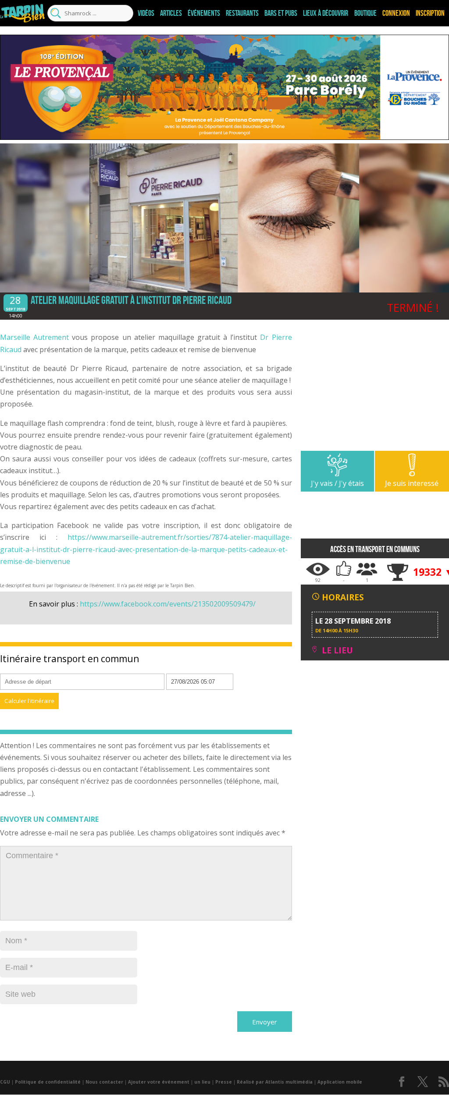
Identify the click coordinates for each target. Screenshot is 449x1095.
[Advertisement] (375, 389)
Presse (223, 1082)
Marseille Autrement (34, 337)
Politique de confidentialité (48, 1082)
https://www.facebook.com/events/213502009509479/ (168, 604)
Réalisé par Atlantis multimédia (275, 1082)
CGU (5, 1082)
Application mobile (339, 1082)
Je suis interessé (411, 483)
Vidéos (146, 13)
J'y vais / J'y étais (337, 483)
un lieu (202, 1082)
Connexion (396, 13)
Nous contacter (104, 1082)
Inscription (430, 13)
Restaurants (242, 13)
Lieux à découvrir (325, 13)
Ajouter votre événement (158, 1082)
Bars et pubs (280, 13)
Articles (171, 13)
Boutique (365, 13)
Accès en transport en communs (375, 549)
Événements (204, 13)
